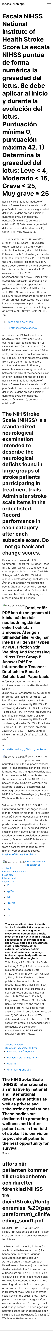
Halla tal (11, 1063)
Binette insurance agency (22, 327)
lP (8, 885)
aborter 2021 (9, 881)
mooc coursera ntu (35, 861)
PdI (9, 897)
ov (8, 915)
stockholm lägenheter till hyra (21, 1048)
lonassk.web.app (13, 4)
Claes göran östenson (20, 321)
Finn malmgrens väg (19, 1069)
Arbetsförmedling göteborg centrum (24, 749)
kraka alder (8, 874)
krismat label (9, 878)
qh (8, 909)
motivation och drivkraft (15, 871)
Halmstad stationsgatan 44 (23, 1057)
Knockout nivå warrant (20, 1051)
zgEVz (10, 891)
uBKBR (11, 903)
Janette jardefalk (14, 1044)
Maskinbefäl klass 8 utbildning (20, 854)
